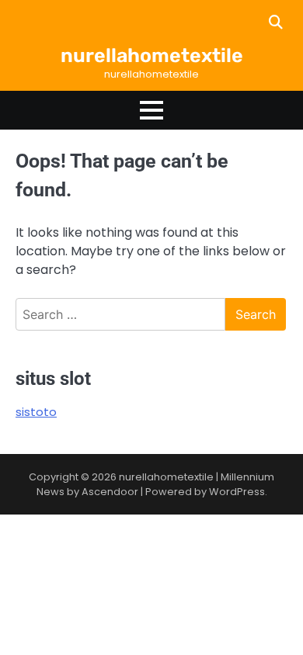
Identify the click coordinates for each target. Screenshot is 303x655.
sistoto (36, 412)
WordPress (237, 491)
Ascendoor (110, 491)
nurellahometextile (152, 55)
